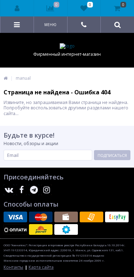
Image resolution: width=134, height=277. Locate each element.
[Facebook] (21, 189)
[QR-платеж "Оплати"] (15, 229)
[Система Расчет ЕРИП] (41, 229)
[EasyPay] (117, 217)
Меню (50, 24)
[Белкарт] (66, 229)
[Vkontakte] (9, 189)
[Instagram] (46, 189)
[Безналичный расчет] (91, 217)
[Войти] (17, 8)
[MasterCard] (41, 217)
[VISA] (15, 217)
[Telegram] (34, 189)
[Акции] (6, 78)
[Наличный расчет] (66, 217)
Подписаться (112, 155)
